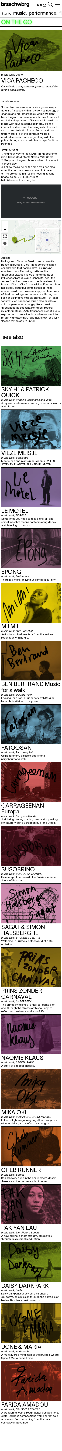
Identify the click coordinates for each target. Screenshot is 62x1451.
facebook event (11, 101)
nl (38, 5)
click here (46, 170)
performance (42, 13)
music (19, 13)
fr (41, 5)
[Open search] (50, 4)
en (44, 5)
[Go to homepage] (16, 4)
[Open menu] (57, 4)
